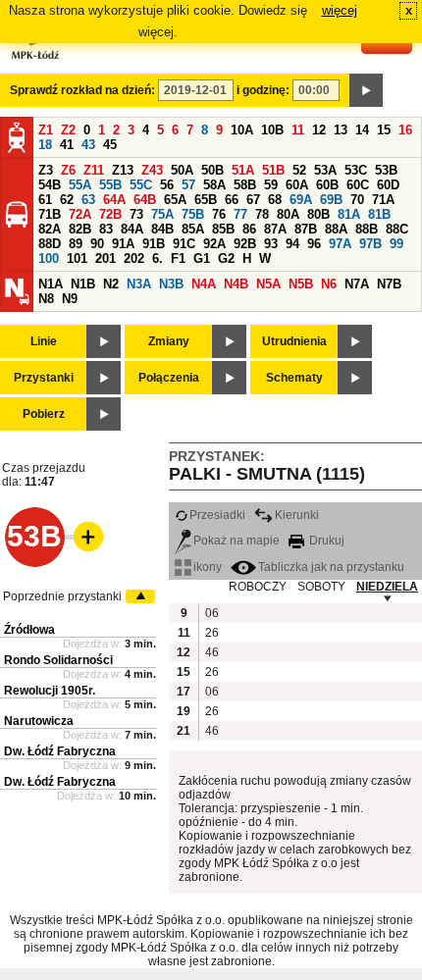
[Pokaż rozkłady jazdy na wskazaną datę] (366, 90)
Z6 (68, 170)
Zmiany (168, 341)
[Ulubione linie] (82, 536)
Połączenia (168, 378)
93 (271, 243)
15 (384, 130)
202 (134, 258)
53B (386, 170)
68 (275, 199)
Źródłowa (29, 630)
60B (327, 185)
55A (80, 185)
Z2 (68, 130)
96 (314, 243)
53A (325, 170)
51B (273, 170)
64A (114, 199)
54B (49, 185)
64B (144, 199)
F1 (178, 258)
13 (340, 130)
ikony (207, 567)
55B (110, 185)
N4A (203, 284)
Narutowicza (39, 721)
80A (288, 214)
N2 (111, 284)
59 (271, 185)
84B (162, 229)
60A (297, 185)
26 (212, 633)
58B (245, 185)
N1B (83, 284)
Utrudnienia (294, 341)
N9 (70, 298)
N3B (171, 284)
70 (357, 199)
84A (132, 229)
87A (275, 229)
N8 (46, 298)
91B (153, 243)
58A (214, 185)
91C (184, 243)
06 (212, 613)
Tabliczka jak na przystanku (331, 567)
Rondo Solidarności (58, 660)
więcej (339, 10)
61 (45, 199)
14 (362, 130)
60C (357, 185)
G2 (226, 258)
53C (355, 170)
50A (182, 170)
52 (299, 170)
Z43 (152, 170)
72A (80, 214)
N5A (268, 284)
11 (297, 130)
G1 (201, 258)
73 (136, 214)
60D (388, 185)
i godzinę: (263, 90)
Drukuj (325, 540)
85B (223, 229)
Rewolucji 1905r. (49, 690)
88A (336, 229)
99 (396, 243)
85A (193, 229)
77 (240, 214)
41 (67, 144)
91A (123, 243)
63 (88, 199)
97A (340, 243)
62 (67, 199)
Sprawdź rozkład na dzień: (82, 90)
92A (214, 243)
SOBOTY (321, 586)
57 (188, 185)
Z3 (45, 170)
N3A (139, 284)
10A (242, 130)
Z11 (93, 170)
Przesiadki (217, 515)
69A (301, 199)
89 (75, 243)
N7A (356, 284)
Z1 (45, 130)
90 (97, 243)
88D (49, 243)
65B (205, 199)
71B (49, 214)
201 (105, 258)
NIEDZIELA (387, 586)
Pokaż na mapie (236, 540)
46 (212, 652)
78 (262, 214)
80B (318, 214)
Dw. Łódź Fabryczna (60, 751)
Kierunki (297, 515)
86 (249, 229)
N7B (389, 284)
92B (245, 243)
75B (193, 214)
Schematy (294, 378)
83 (106, 229)
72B (110, 214)
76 (219, 214)
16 (405, 130)
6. (157, 258)
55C (141, 185)
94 (292, 243)
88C (397, 229)
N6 (329, 284)
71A (383, 199)
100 (48, 258)
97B (370, 243)
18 (45, 144)
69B (331, 199)
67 (253, 199)
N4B (236, 284)
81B (379, 214)
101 (77, 258)
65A (175, 199)
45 (110, 144)
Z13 (122, 170)
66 (231, 199)
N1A (50, 284)
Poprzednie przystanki (62, 596)
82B (80, 229)
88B (366, 229)
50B (212, 170)
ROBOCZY (258, 586)
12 (319, 130)
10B (272, 130)
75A (162, 214)
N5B (301, 284)
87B (305, 229)
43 (88, 144)
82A (49, 229)
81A (349, 214)
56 (167, 185)
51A (243, 170)
